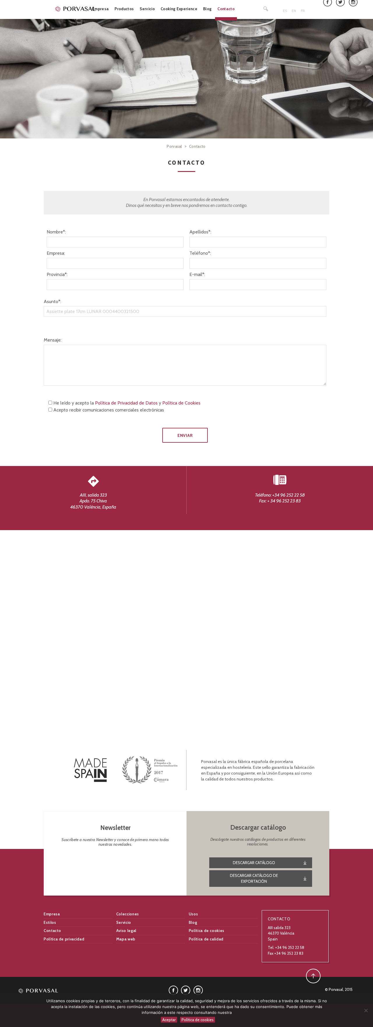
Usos (193, 914)
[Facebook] (173, 989)
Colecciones (127, 914)
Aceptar (169, 1019)
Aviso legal (126, 930)
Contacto (226, 8)
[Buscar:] (266, 8)
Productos (124, 8)
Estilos (50, 922)
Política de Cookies (181, 403)
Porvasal (174, 146)
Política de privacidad (64, 939)
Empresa (100, 8)
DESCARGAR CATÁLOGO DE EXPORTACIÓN (254, 878)
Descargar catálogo (254, 862)
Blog (207, 8)
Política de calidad (206, 939)
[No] (366, 1010)
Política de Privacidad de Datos (126, 403)
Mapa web (126, 939)
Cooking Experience (179, 8)
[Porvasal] (76, 8)
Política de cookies (206, 930)
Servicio (147, 8)
